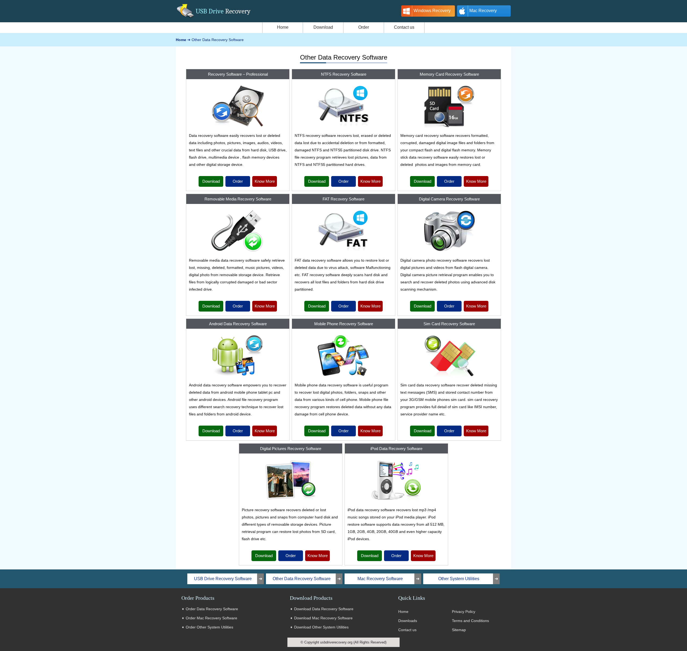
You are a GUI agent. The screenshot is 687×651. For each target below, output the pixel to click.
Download (211, 181)
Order (238, 181)
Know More (265, 181)
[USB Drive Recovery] (185, 19)
